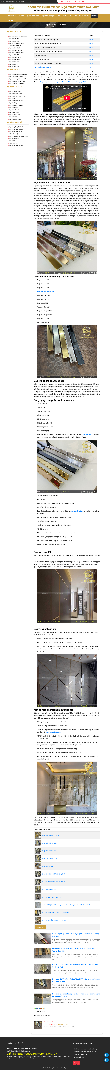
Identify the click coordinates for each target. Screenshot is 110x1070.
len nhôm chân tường (15, 93)
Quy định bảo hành (79, 1057)
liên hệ (10, 20)
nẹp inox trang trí (33, 16)
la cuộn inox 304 (14, 66)
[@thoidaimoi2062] (78, 1063)
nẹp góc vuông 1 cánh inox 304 (17, 76)
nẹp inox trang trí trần (15, 57)
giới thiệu (21, 16)
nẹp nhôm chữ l (13, 107)
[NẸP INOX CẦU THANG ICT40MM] (38, 920)
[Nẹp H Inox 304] (38, 866)
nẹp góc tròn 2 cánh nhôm (16, 83)
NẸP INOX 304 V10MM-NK (51, 897)
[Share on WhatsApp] (35, 1008)
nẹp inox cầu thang (14, 41)
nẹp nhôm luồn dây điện (16, 100)
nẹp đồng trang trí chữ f (16, 145)
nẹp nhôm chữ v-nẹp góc (16, 105)
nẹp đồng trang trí (82, 16)
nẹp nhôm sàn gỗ (14, 116)
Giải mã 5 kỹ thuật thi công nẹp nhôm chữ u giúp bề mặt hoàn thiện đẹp (67, 905)
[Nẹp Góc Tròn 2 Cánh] (38, 843)
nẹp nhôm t (12, 98)
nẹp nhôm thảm (14, 112)
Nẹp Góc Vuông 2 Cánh (50, 835)
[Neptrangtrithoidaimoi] (74, 1063)
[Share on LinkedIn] (45, 1008)
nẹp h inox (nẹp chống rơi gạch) (18, 36)
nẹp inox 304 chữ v (14, 59)
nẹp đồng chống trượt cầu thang (18, 136)
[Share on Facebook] (37, 1008)
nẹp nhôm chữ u (14, 109)
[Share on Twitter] (39, 1008)
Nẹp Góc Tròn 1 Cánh (49, 851)
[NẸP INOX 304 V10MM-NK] (38, 897)
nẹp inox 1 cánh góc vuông (16, 43)
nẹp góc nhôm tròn (14, 114)
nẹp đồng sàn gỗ (14, 138)
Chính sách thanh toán (80, 1054)
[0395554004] (106, 1060)
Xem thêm (40, 927)
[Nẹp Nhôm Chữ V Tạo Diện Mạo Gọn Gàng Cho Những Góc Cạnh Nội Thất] (42, 969)
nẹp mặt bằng (13, 103)
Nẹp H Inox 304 (47, 866)
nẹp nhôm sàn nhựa (15, 119)
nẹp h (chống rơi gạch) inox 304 (18, 74)
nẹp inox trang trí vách (15, 50)
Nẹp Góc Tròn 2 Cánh (49, 843)
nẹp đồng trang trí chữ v (16, 131)
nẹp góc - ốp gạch (48, 16)
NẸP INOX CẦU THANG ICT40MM (54, 920)
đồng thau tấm (13, 143)
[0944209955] (106, 1055)
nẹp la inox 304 (13, 64)
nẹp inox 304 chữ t (14, 48)
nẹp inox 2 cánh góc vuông (16, 52)
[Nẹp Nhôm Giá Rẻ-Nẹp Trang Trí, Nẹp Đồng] (11, 8)
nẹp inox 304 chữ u (14, 38)
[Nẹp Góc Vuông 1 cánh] (38, 858)
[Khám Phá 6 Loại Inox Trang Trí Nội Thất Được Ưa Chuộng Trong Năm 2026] (42, 953)
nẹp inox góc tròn (14, 61)
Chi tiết (91, 39)
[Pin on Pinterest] (43, 1008)
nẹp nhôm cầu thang (15, 91)
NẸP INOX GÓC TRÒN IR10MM (53, 882)
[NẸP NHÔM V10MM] (38, 889)
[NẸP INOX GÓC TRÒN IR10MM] (38, 882)
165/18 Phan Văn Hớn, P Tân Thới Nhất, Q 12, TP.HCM (17, 1)
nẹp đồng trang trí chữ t (16, 127)
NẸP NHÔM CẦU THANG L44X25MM (55, 913)
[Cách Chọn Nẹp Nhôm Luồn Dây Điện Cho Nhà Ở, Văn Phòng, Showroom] (42, 938)
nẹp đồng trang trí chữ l (16, 129)
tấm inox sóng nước (15, 45)
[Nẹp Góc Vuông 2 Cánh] (38, 835)
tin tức (94, 16)
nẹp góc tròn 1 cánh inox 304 (17, 81)
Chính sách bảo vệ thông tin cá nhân (85, 1051)
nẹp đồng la (12, 140)
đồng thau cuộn (13, 134)
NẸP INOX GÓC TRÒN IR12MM (53, 874)
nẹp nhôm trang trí (65, 16)
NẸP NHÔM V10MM (49, 889)
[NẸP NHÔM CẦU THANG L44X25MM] (38, 913)
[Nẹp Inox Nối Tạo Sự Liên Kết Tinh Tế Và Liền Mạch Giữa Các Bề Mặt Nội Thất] (42, 984)
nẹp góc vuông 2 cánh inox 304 (17, 79)
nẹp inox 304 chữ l (14, 55)
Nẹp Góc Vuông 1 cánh (50, 858)
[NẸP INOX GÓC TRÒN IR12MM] (38, 874)
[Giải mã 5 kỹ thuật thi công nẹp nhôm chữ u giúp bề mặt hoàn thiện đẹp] (38, 905)
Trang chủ (12, 16)
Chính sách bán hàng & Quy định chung (85, 1049)
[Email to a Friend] (41, 1008)
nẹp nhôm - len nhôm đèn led (17, 96)
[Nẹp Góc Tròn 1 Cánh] (38, 851)
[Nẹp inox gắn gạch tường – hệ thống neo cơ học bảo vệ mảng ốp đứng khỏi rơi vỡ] (42, 999)
